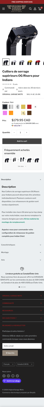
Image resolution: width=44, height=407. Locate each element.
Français (7, 364)
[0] (39, 8)
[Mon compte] (35, 8)
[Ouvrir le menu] (3, 9)
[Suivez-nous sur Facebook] (4, 376)
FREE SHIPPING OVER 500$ (22, 2)
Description (6, 179)
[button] (27, 124)
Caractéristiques (8, 245)
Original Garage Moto (12, 94)
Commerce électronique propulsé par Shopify (18, 392)
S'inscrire (10, 353)
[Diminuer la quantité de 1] (14, 132)
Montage (5, 252)
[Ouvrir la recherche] (30, 8)
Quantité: (6, 132)
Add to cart (22, 141)
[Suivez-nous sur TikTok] (17, 376)
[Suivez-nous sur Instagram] (8, 376)
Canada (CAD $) (23, 364)
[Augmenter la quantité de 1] (26, 132)
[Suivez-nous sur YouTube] (13, 376)
